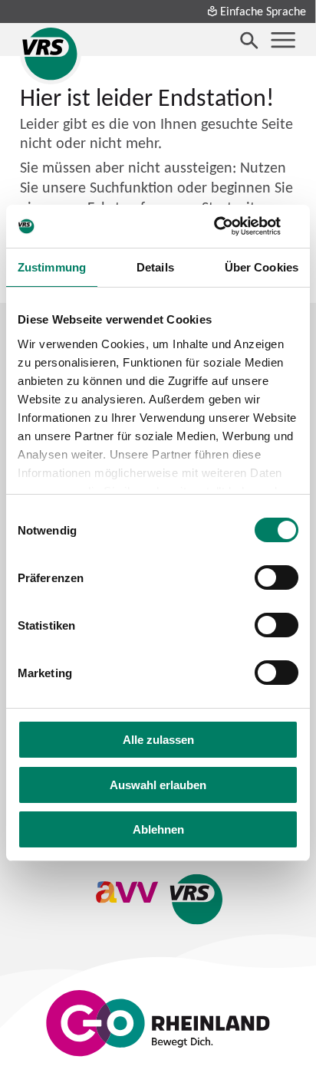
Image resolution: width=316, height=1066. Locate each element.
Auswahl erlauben (158, 784)
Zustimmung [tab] (52, 267)
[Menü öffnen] (283, 40)
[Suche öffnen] (249, 40)
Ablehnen (158, 829)
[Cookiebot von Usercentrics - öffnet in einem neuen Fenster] (231, 226)
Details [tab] (155, 267)
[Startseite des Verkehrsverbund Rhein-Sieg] (50, 53)
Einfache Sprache (263, 10)
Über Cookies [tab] (261, 267)
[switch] (276, 577)
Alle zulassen (158, 739)
